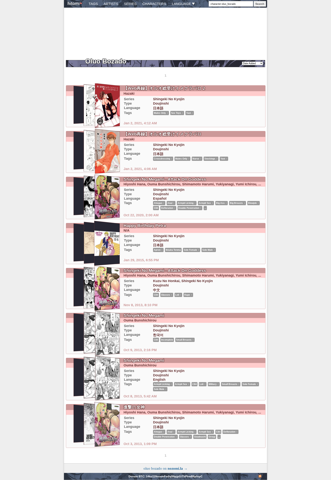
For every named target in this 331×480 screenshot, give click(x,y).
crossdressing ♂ (163, 158)
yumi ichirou (246, 184)
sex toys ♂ (177, 113)
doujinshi (161, 103)
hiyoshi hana (134, 184)
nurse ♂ (197, 158)
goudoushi (200, 436)
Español (159, 198)
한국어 (158, 335)
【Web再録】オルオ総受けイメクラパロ (163, 134)
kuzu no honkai (166, 281)
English (159, 380)
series (130, 4)
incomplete (167, 339)
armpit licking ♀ (187, 203)
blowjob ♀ (253, 203)
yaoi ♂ (189, 113)
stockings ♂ (211, 158)
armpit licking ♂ (163, 384)
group (212, 436)
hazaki (129, 93)
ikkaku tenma (173, 250)
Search (259, 3)
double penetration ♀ (190, 208)
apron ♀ (158, 250)
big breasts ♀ (237, 203)
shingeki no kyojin (168, 99)
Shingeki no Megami (144, 315)
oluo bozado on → (165, 468)
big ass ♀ (221, 203)
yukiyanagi (225, 184)
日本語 (158, 108)
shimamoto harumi (198, 184)
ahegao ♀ (159, 203)
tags (93, 4)
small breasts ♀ (185, 339)
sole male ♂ (208, 250)
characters (154, 4)
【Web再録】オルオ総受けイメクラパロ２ (165, 88)
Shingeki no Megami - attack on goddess (165, 179)
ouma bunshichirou (163, 184)
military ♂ (214, 384)
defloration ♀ (168, 208)
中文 (156, 290)
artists (111, 4)
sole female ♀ (191, 250)
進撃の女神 (134, 407)
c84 (156, 208)
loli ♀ (178, 295)
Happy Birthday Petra (145, 225)
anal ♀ (171, 203)
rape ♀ (188, 295)
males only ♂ (161, 113)
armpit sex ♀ (206, 203)
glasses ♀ (166, 295)
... (259, 184)
